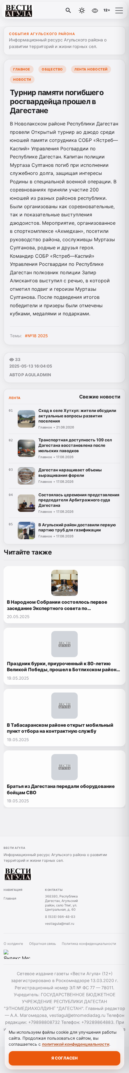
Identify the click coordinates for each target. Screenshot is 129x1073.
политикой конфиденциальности (75, 1044)
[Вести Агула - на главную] (29, 10)
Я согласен (64, 1058)
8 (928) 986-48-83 (60, 917)
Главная (10, 898)
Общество (52, 69)
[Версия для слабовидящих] (95, 10)
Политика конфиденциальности (89, 944)
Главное (21, 69)
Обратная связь (42, 944)
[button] (119, 10)
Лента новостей (91, 69)
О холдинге (13, 944)
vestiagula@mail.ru (59, 923)
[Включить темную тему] (82, 10)
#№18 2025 (36, 335)
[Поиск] (68, 10)
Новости (22, 79)
